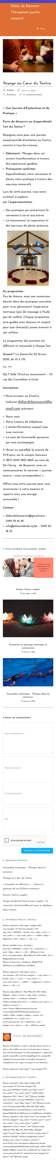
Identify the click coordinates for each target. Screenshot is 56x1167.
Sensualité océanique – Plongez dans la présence (28, 695)
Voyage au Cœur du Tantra (17, 878)
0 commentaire (32, 94)
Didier (10, 90)
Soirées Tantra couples (28, 589)
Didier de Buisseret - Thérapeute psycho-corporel (26, 12)
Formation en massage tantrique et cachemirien (28, 646)
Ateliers (11, 94)
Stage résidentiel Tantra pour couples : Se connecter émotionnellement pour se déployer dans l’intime (27, 905)
